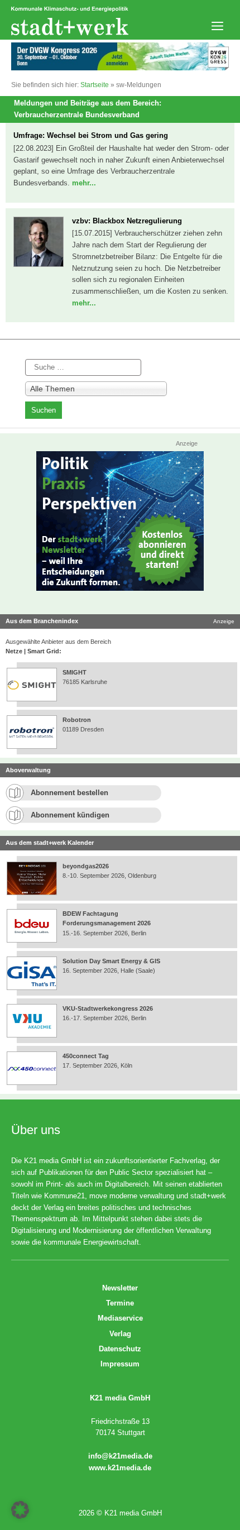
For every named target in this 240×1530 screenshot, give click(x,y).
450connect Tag (86, 1056)
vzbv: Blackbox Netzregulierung (127, 221)
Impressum (120, 1364)
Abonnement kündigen (70, 815)
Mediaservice (120, 1318)
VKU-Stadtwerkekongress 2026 (109, 1008)
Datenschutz (120, 1349)
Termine (120, 1303)
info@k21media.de (120, 1456)
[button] (20, 1510)
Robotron (77, 719)
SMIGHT (75, 672)
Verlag (120, 1334)
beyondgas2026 (87, 866)
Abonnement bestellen (69, 792)
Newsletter (120, 1288)
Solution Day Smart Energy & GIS (111, 961)
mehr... (84, 183)
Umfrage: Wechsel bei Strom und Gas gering (90, 135)
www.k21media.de (120, 1468)
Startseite (94, 85)
